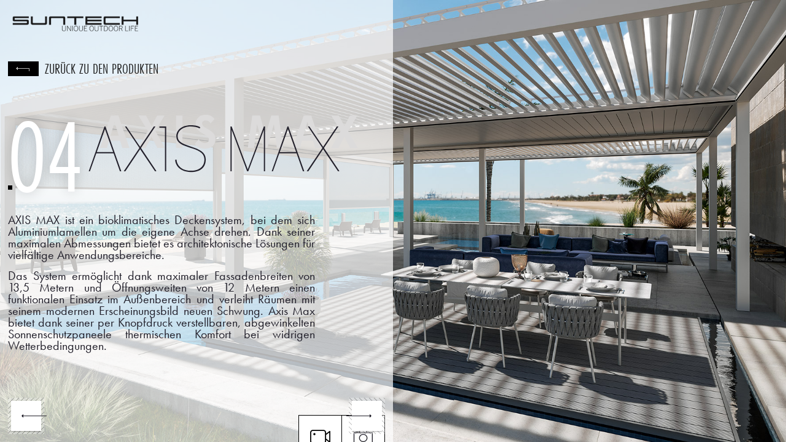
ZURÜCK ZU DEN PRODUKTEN (101, 68)
